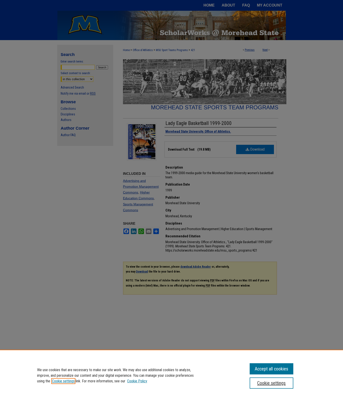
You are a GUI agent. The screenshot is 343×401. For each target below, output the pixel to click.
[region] (171, 375)
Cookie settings (63, 381)
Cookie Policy (137, 381)
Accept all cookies (271, 369)
